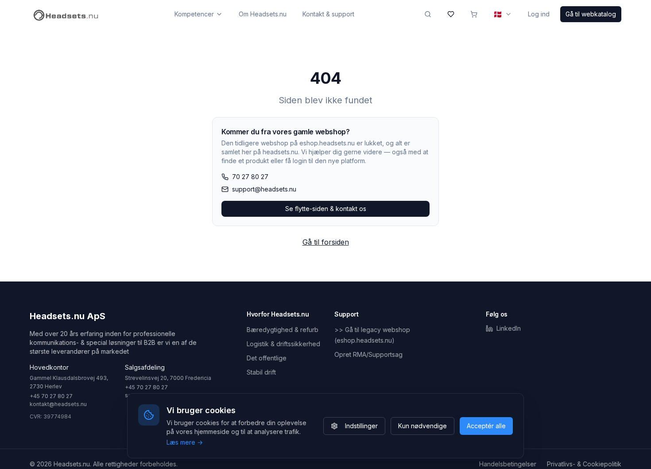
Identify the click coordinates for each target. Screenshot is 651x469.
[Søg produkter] (428, 14)
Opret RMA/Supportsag (368, 354)
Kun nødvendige (422, 426)
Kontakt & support (328, 14)
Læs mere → (185, 442)
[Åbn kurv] (474, 14)
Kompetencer (194, 14)
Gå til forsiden (325, 242)
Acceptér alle (486, 426)
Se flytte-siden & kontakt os (325, 208)
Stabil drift (261, 372)
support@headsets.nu (264, 189)
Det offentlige (267, 358)
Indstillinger (361, 426)
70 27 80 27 (250, 176)
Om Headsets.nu (263, 14)
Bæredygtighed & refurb (282, 329)
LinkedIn (508, 328)
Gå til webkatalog (591, 14)
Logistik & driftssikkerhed (283, 344)
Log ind (539, 14)
